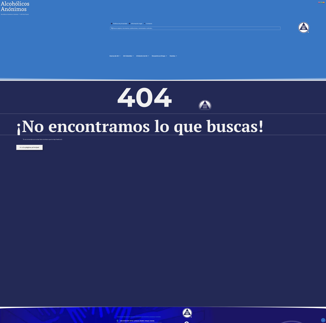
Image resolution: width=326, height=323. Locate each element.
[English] (319, 2)
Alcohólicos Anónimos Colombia (9, 14)
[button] (115, 56)
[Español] (324, 2)
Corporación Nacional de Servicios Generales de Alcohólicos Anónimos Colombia (139, 316)
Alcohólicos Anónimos (15, 6)
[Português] (321, 2)
